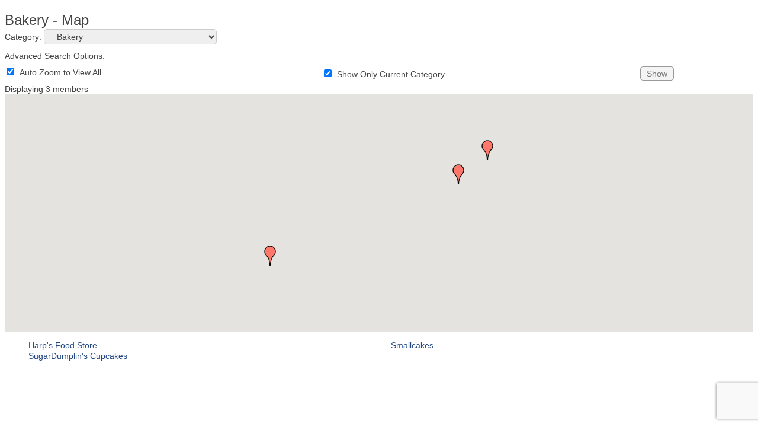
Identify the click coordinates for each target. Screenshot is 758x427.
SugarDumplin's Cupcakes (77, 356)
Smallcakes (412, 345)
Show (657, 73)
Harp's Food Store (62, 345)
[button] (270, 256)
